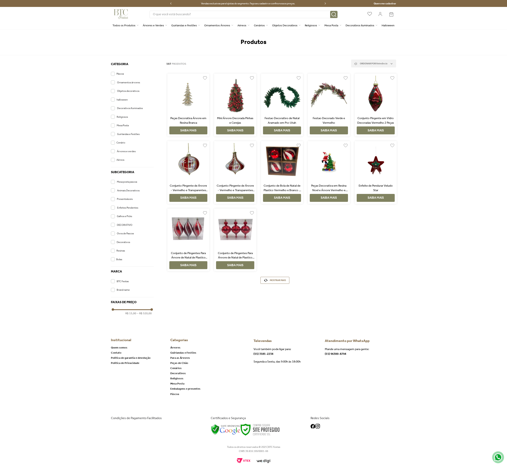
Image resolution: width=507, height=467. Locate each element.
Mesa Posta (123, 125)
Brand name (123, 289)
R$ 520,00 (144, 313)
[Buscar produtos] (333, 14)
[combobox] (244, 14)
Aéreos (120, 159)
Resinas (120, 250)
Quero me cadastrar (385, 3)
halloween (122, 99)
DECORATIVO (124, 224)
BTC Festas (123, 281)
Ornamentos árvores (128, 82)
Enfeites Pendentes (127, 207)
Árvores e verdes (126, 151)
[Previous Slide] (171, 3)
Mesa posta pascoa (127, 181)
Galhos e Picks (124, 216)
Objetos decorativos (128, 90)
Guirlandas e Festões (128, 134)
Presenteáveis (125, 198)
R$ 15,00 (130, 313)
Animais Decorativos (128, 190)
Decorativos (123, 242)
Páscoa (120, 73)
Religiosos (122, 116)
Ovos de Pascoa (125, 233)
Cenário (120, 142)
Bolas (119, 259)
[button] (132, 64)
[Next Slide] (325, 3)
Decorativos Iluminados (130, 108)
